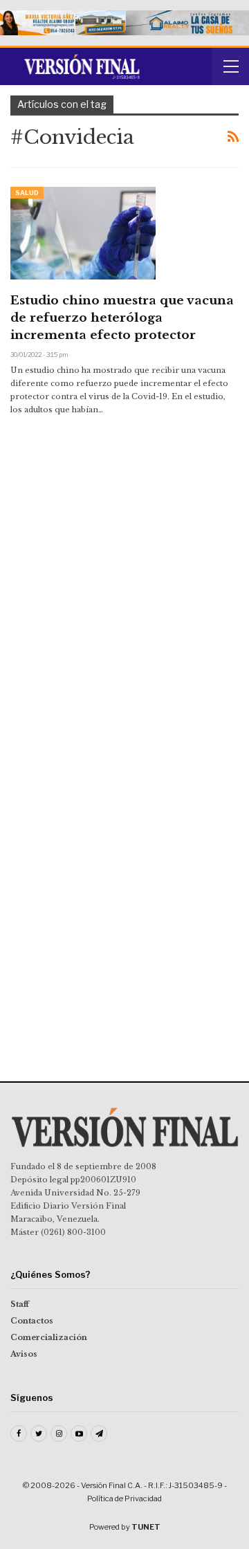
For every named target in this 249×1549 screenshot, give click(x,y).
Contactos (31, 1321)
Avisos (23, 1354)
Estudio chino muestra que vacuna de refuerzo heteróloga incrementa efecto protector (122, 317)
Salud (27, 192)
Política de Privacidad (124, 1498)
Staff (19, 1304)
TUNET (145, 1527)
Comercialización (48, 1337)
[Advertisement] (124, 530)
